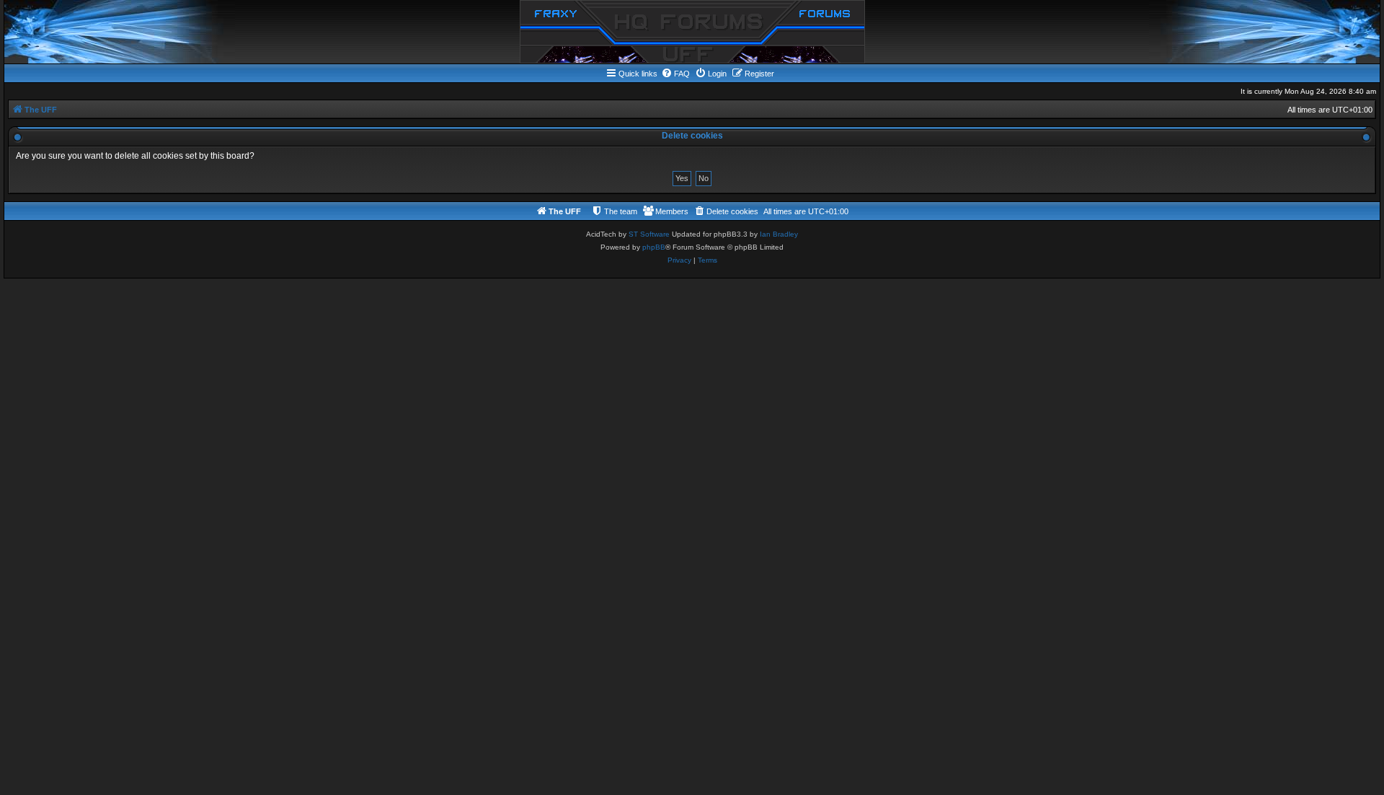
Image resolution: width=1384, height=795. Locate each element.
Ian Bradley (779, 234)
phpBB (653, 247)
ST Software (649, 234)
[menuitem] (675, 73)
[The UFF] (692, 31)
